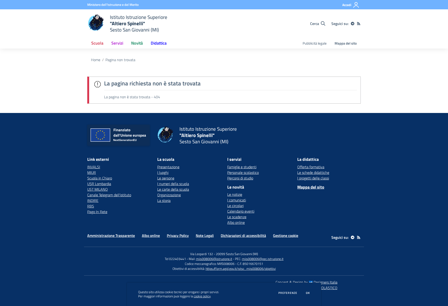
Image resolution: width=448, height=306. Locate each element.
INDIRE (92, 200)
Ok (308, 293)
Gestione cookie (285, 235)
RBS (90, 206)
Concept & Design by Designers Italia (306, 282)
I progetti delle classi (313, 178)
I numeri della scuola (173, 183)
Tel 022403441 (175, 258)
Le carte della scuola (173, 189)
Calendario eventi (240, 211)
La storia (164, 200)
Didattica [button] (159, 43)
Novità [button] (137, 43)
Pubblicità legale (315, 43)
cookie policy (202, 296)
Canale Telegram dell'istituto (109, 195)
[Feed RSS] (359, 23)
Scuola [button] (97, 43)
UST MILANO (97, 189)
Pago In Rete (97, 212)
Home (95, 60)
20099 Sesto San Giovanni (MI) (237, 253)
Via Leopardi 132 (201, 253)
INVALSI (93, 167)
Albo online (236, 222)
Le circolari (235, 205)
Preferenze (287, 293)
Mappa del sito (346, 43)
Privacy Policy (178, 235)
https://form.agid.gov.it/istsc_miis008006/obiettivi (241, 268)
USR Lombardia (99, 183)
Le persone (165, 178)
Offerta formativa (310, 167)
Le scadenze (236, 217)
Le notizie (234, 194)
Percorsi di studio (240, 178)
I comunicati (236, 200)
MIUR (91, 172)
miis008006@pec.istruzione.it (263, 258)
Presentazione (168, 167)
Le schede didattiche (313, 172)
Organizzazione (169, 195)
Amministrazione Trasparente (111, 235)
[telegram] (352, 23)
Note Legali (205, 235)
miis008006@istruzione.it (214, 258)
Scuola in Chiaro (99, 178)
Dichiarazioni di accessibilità (243, 235)
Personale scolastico (243, 172)
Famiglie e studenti (241, 167)
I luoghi (162, 172)
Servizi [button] (117, 43)
